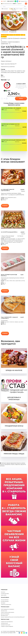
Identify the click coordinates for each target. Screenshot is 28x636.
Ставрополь (17, 464)
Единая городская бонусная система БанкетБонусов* (13, 617)
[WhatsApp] (15, 1)
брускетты (23, 464)
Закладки (3, 602)
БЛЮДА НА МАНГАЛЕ (14, 370)
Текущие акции (4, 623)
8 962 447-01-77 (10, 1)
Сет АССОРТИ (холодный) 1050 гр (9, 232)
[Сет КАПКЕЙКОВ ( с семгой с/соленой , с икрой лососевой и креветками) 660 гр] (14, 21)
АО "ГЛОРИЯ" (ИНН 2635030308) (8, 631)
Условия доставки (5, 593)
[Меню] (2, 1)
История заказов (4, 601)
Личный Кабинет (5, 599)
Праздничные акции (5, 624)
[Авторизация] (26, 4)
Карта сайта (3, 595)
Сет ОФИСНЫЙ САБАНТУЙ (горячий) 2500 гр (7, 190)
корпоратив (7, 464)
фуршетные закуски (16, 463)
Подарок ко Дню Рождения (7, 626)
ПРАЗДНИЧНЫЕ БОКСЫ (14, 426)
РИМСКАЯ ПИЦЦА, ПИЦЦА (14, 454)
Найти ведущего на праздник (7, 609)
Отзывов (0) (12, 32)
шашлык (2, 464)
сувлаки (23, 463)
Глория (12, 464)
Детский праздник (5, 613)
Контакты (3, 592)
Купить (21, 98)
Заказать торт (4, 610)
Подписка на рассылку (6, 604)
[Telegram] (17, 1)
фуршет (9, 463)
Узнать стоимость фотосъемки (7, 612)
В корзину (5, 205)
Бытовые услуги (4, 615)
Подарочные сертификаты (7, 621)
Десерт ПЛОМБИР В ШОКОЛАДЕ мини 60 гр (9, 275)
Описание (5, 32)
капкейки (2, 465)
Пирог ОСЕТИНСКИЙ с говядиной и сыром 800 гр (9, 318)
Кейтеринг (3, 463)
